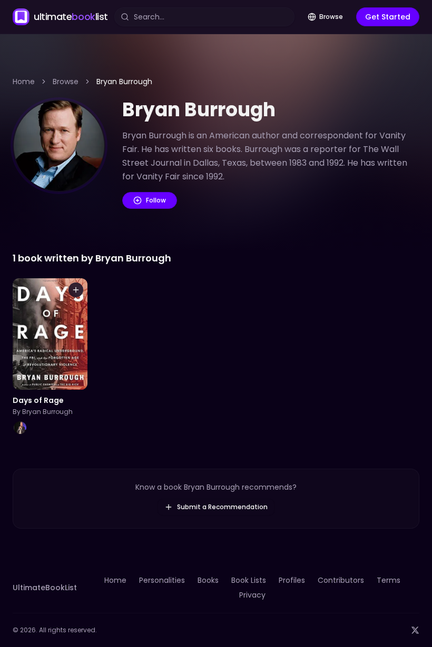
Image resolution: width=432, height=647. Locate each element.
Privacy (252, 595)
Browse (331, 16)
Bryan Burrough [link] (124, 81)
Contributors (341, 580)
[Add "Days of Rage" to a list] (75, 289)
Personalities (162, 580)
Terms (388, 580)
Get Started (387, 17)
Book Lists (248, 580)
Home (24, 81)
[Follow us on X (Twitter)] (415, 630)
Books (208, 580)
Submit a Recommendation (222, 506)
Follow (156, 200)
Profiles (292, 580)
